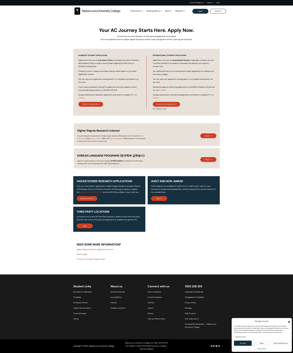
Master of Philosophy (116, 138)
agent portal (161, 90)
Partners (151, 303)
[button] (288, 321)
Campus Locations (118, 308)
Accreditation (116, 297)
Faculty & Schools (117, 292)
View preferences (280, 343)
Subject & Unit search (82, 308)
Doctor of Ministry (96, 138)
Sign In (159, 198)
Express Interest (87, 198)
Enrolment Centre (80, 303)
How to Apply (82, 254)
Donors (150, 313)
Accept (243, 343)
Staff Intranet (190, 313)
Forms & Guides (79, 313)
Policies (113, 303)
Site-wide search (192, 319)
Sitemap (188, 308)
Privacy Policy (261, 348)
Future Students (154, 292)
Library (76, 319)
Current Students (196, 3)
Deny (262, 343)
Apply (200, 11)
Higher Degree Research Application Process (95, 249)
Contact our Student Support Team (91, 259)
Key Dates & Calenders (82, 292)
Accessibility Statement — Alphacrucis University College (200, 325)
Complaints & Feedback (194, 297)
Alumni (150, 308)
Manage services (240, 337)
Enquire (218, 11)
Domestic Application (90, 104)
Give (218, 3)
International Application (166, 104)
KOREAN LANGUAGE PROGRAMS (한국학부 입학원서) (110, 155)
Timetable (77, 297)
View (85, 226)
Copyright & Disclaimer (194, 292)
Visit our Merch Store (156, 319)
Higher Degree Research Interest (98, 130)
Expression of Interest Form (91, 192)
